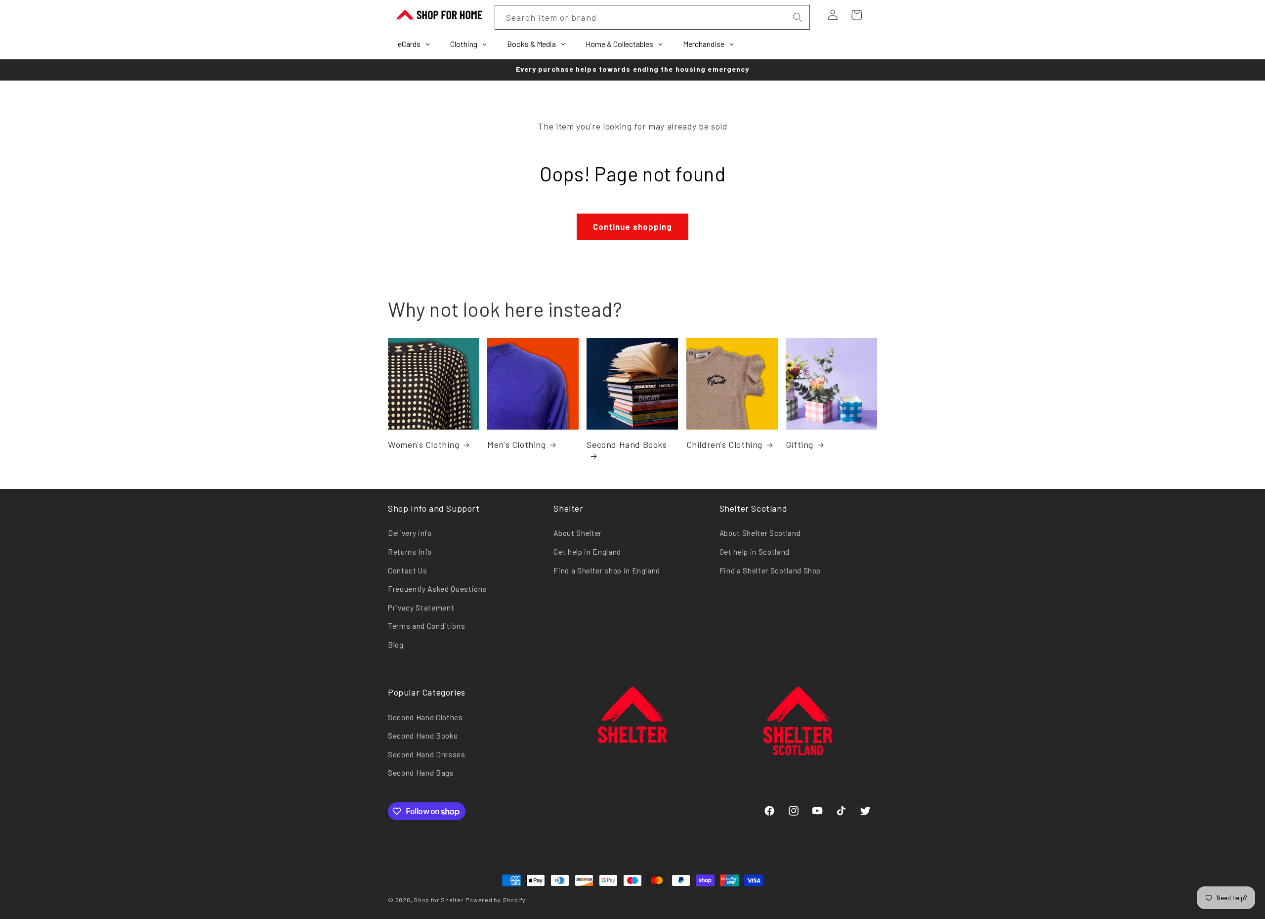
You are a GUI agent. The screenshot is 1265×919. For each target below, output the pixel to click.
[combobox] (652, 17)
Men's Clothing (516, 444)
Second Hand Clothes (425, 717)
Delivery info (410, 532)
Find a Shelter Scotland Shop (770, 570)
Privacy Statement (421, 607)
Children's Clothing (724, 444)
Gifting (799, 444)
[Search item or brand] (797, 17)
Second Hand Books (627, 444)
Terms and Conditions (426, 625)
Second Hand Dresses (426, 754)
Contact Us (407, 570)
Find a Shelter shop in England (606, 570)
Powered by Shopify (495, 899)
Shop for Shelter (439, 899)
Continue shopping (633, 226)
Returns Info (410, 551)
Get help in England (587, 551)
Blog (396, 644)
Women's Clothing (424, 444)
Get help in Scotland (754, 551)
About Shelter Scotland (760, 532)
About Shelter (577, 532)
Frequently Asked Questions (437, 588)
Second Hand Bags (421, 772)
